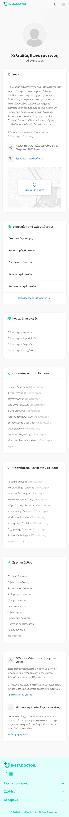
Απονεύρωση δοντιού (20, 588)
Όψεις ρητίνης (16, 612)
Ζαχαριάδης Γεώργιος (27, 529)
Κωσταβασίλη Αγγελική (28, 416)
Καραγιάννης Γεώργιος (28, 511)
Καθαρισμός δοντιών (19, 594)
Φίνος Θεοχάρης (24, 392)
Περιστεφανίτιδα (17, 606)
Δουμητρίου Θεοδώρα (28, 523)
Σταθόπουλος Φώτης (27, 434)
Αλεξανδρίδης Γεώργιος (28, 487)
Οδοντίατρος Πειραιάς (20, 136)
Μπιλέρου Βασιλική (26, 517)
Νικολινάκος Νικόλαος (28, 499)
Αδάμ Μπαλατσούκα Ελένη (30, 440)
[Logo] (15, 4)
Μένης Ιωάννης (24, 428)
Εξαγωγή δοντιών (17, 576)
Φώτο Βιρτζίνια (24, 410)
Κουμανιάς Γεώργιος (27, 535)
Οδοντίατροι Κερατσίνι (20, 332)
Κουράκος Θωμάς (25, 481)
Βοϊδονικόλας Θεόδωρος (29, 422)
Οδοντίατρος (41, 132)
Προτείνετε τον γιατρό (20, 694)
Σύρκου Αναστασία (26, 386)
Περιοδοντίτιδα (16, 629)
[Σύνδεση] (55, 4)
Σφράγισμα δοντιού (19, 617)
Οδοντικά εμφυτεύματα (21, 623)
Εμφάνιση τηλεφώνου (29, 158)
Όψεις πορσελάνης (18, 582)
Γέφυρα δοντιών (17, 600)
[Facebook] (6, 774)
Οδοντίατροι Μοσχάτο (20, 350)
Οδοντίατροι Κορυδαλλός (22, 338)
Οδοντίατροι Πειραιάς (20, 344)
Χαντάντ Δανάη (24, 398)
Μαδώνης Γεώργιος (26, 404)
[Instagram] (11, 774)
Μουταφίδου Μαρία (26, 493)
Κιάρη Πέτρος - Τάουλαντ (29, 505)
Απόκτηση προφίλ (18, 734)
